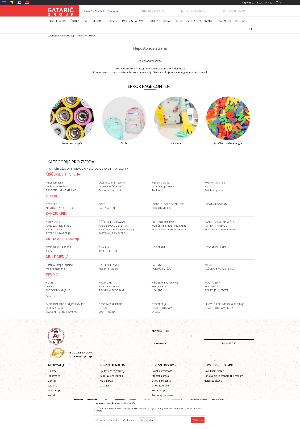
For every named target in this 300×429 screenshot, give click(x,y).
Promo (52, 274)
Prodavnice (54, 375)
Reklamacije (158, 390)
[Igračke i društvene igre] (228, 118)
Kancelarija (56, 213)
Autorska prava (160, 375)
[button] (248, 29)
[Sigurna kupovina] (182, 11)
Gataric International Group (61, 35)
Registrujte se (264, 2)
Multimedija (57, 256)
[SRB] (19, 2)
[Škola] (124, 118)
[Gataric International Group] (61, 11)
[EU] (4, 2)
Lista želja (105, 385)
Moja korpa (106, 380)
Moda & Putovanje (63, 238)
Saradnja (52, 385)
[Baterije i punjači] (72, 118)
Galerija (52, 380)
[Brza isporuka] (144, 11)
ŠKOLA (51, 295)
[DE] (27, 2)
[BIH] (12, 2)
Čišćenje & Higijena (63, 174)
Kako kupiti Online (214, 371)
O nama (52, 371)
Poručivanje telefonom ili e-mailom (223, 375)
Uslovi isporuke (160, 385)
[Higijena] (176, 118)
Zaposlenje (54, 390)
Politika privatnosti (162, 371)
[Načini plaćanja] (224, 11)
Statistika (115, 420)
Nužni (102, 420)
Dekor (51, 195)
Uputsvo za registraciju (112, 371)
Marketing (131, 420)
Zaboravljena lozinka (111, 375)
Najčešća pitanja (213, 380)
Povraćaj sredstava (162, 395)
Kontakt (52, 395)
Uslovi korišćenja (161, 380)
